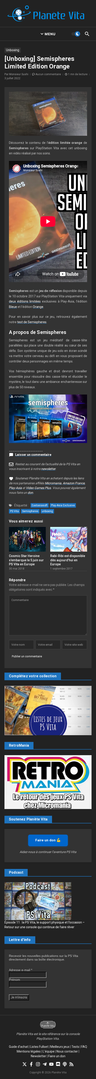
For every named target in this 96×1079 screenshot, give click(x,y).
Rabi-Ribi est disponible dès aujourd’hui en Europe (67, 560)
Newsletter (38, 1056)
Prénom (14, 979)
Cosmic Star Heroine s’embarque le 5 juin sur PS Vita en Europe (26, 560)
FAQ (84, 1046)
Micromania (53, 483)
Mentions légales (29, 1051)
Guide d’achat (18, 1046)
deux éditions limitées (25, 301)
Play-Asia (15, 488)
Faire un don (56, 1056)
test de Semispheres (31, 322)
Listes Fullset (39, 1046)
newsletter (48, 469)
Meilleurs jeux (59, 1046)
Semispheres (30, 511)
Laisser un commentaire (33, 454)
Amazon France (74, 483)
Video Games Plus (38, 488)
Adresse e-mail (20, 970)
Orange (38, 307)
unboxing (47, 511)
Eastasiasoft (40, 505)
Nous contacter (67, 1051)
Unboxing (12, 50)
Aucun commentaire (48, 74)
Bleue (13, 307)
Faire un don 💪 (48, 840)
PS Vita (14, 511)
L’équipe (48, 1051)
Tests (75, 1046)
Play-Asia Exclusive (63, 505)
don (30, 492)
